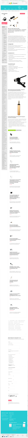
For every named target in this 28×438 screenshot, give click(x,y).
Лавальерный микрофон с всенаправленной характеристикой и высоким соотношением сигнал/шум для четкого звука (15, 166)
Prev (3, 14)
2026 (10, 426)
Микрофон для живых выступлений (19, 324)
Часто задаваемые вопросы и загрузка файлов (19, 7)
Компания (3, 30)
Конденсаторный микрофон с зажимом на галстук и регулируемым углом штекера (15, 294)
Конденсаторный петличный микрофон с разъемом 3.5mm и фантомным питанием (15, 151)
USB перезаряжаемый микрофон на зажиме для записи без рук (14, 308)
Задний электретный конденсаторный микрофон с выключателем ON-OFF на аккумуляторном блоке (15, 253)
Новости (3, 57)
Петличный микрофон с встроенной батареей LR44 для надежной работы (15, 239)
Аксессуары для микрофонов (4, 53)
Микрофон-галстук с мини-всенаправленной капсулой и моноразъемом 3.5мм (15, 267)
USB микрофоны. (5, 40)
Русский (25, 1)
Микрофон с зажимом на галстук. (21, 320)
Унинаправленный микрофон (11, 328)
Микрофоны (3, 33)
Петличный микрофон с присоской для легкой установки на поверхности (14, 138)
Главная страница (5, 8)
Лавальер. (17, 320)
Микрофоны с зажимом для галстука (5, 42)
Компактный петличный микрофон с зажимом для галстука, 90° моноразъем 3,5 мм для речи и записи (15, 212)
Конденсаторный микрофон (17, 328)
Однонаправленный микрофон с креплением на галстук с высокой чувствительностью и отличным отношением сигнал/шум (15, 181)
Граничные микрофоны (5, 48)
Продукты (11, 416)
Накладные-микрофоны (5, 50)
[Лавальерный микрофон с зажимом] (13, 25)
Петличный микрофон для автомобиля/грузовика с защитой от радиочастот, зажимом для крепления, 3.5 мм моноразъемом (15, 197)
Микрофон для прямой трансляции (11, 324)
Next (2, 14)
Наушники (3, 155)
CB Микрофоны (5, 44)
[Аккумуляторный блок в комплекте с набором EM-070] (16, 25)
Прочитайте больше (15, 430)
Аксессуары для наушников (4, 56)
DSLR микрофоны (5, 46)
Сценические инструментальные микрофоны (5, 38)
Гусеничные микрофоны (5, 35)
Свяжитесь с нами (23, 8)
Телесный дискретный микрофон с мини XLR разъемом (14, 281)
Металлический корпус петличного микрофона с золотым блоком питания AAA (15, 225)
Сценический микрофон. (12, 320)
